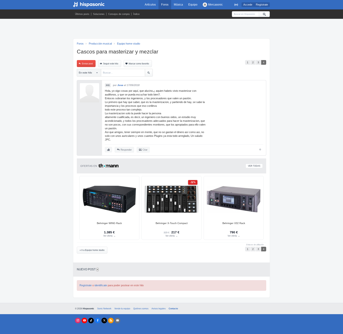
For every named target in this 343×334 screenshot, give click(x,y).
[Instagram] (78, 320)
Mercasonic (215, 4)
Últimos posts (82, 14)
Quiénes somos (140, 308)
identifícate (101, 285)
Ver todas (254, 166)
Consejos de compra (119, 14)
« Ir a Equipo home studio (92, 250)
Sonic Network (104, 308)
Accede (247, 4)
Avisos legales (158, 308)
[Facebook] (97, 320)
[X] (104, 320)
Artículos (150, 4)
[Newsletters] (117, 320)
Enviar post (87, 63)
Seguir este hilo (110, 63)
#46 (108, 85)
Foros (164, 4)
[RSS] (111, 320)
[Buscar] (264, 14)
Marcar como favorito (139, 63)
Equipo (192, 4)
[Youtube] (84, 320)
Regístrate (262, 4)
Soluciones (99, 14)
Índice (136, 14)
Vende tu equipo (122, 308)
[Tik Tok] (91, 320)
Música (178, 4)
